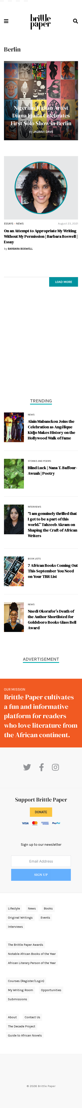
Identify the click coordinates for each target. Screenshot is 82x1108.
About (12, 1017)
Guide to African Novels (25, 1035)
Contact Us (32, 1017)
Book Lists (34, 558)
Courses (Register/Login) (26, 981)
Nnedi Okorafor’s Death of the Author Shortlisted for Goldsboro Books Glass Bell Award (52, 619)
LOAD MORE (63, 282)
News (41, 99)
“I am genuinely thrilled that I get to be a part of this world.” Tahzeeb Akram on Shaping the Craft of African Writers (52, 524)
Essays (8, 223)
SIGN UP (41, 874)
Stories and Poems (39, 461)
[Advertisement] (41, 343)
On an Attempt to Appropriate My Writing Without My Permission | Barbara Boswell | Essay (41, 236)
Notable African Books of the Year (32, 954)
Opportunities (51, 990)
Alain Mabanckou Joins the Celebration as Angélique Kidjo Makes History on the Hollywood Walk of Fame (51, 430)
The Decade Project (21, 1026)
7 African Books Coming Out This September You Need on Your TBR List (53, 571)
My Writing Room (20, 990)
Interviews (34, 506)
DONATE (41, 812)
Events (45, 917)
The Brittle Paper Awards (25, 945)
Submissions (17, 999)
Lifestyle (14, 908)
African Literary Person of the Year (32, 963)
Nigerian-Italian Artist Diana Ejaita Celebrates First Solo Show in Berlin (41, 115)
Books (48, 908)
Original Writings (20, 917)
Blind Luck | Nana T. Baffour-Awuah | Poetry (52, 470)
